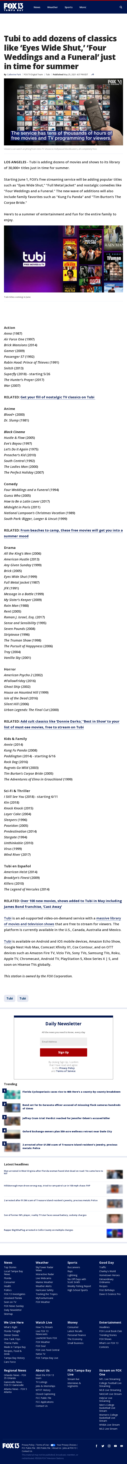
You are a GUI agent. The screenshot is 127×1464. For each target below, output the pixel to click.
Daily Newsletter (13, 1309)
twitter (103, 1446)
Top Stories (10, 1267)
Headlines (104, 1327)
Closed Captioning (45, 1394)
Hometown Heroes (109, 1275)
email (121, 1446)
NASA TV (40, 1353)
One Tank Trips (12, 1339)
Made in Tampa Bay (15, 1347)
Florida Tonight (12, 1331)
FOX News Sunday (14, 1306)
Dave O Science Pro (110, 1294)
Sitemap (8, 1313)
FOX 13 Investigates (14, 1294)
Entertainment (110, 1322)
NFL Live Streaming (109, 1379)
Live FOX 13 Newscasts (42, 1333)
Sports (72, 1262)
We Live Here (14, 1322)
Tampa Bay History (14, 1357)
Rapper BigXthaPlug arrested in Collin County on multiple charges (38, 1229)
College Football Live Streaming (110, 1384)
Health (7, 1286)
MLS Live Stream (108, 1428)
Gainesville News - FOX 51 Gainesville (14, 1383)
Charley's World (107, 1271)
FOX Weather (43, 1302)
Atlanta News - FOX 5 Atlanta (15, 1390)
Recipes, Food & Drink (13, 1352)
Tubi (48, 74)
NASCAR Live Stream (110, 1394)
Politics (8, 1290)
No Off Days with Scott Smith (76, 1281)
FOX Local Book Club (110, 1331)
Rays (70, 1271)
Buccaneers (73, 1267)
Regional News (15, 1370)
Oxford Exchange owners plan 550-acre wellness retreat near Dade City (67, 1131)
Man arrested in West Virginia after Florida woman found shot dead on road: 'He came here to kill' (53, 1172)
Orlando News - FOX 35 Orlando (15, 1377)
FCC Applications (45, 1401)
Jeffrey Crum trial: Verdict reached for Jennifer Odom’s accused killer (66, 1118)
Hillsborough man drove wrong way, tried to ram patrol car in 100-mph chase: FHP (47, 1185)
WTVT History (43, 1390)
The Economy (74, 1339)
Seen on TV (10, 1302)
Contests (104, 1347)
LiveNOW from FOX (46, 1338)
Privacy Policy (67, 1068)
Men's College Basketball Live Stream (107, 1407)
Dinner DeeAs (11, 1335)
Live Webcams (43, 1278)
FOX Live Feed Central (47, 1350)
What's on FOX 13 (108, 1343)
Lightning (72, 1275)
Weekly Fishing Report (79, 1286)
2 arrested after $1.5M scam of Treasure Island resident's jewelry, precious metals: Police (51, 1200)
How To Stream (44, 1327)
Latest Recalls (74, 1331)
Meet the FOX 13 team (45, 1377)
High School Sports (77, 1290)
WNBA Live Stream (109, 1424)
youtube (115, 1446)
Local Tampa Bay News (13, 1273)
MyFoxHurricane (44, 1298)
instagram (109, 1446)
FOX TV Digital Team (33, 74)
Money (72, 1322)
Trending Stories (108, 1335)
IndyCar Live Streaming (105, 1399)
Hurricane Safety (44, 1290)
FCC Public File (43, 1397)
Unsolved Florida (13, 1298)
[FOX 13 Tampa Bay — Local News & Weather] (15, 7)
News (8, 1262)
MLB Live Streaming (110, 1390)
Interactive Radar (45, 1274)
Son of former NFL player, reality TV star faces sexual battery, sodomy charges (45, 1215)
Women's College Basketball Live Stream (108, 1417)
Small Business (75, 1343)
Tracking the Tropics (47, 1294)
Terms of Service (65, 1071)
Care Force (10, 1361)
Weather (42, 1262)
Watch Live (44, 1322)
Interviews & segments (74, 1384)
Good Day (106, 1262)
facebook (96, 1446)
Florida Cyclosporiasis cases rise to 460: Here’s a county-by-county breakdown (71, 1091)
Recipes (103, 1286)
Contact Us (42, 1405)
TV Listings (41, 1382)
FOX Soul (40, 1346)
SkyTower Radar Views (44, 1269)
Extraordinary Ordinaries (106, 1281)
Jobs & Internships (45, 1386)
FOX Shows (105, 1339)
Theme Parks (11, 1343)
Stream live (73, 1379)
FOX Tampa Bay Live (47, 1357)
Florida (7, 1278)
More (83, 7)
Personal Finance (76, 1335)
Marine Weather (44, 1282)
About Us (42, 1370)
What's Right (10, 1327)
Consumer (9, 1282)
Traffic (102, 1267)
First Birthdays (107, 1290)
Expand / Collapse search (121, 7)
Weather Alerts (44, 1286)
